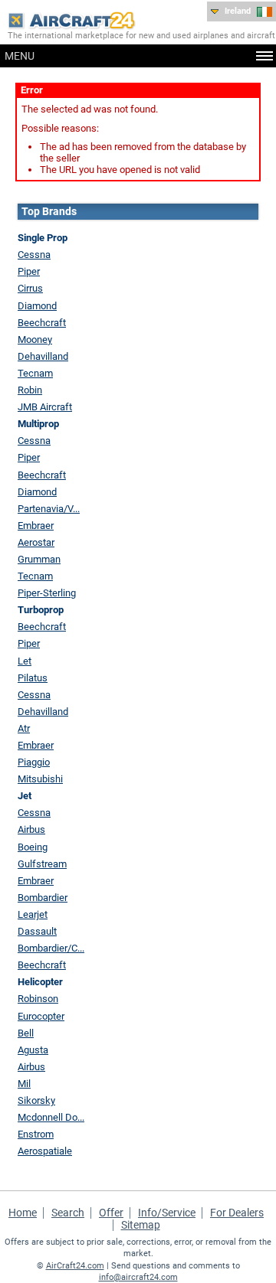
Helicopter (40, 982)
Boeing (33, 847)
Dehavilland (43, 356)
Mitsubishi (40, 779)
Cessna (34, 254)
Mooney (35, 339)
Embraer (36, 525)
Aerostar (36, 542)
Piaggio (34, 762)
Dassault (37, 931)
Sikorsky (36, 1100)
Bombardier (42, 897)
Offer (111, 1212)
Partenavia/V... (49, 508)
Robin (30, 390)
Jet (24, 795)
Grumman (39, 559)
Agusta (33, 1050)
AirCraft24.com (75, 1266)
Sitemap (140, 1225)
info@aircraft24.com (138, 1277)
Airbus (31, 829)
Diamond (37, 306)
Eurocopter (41, 1016)
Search (67, 1212)
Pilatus (33, 678)
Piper (29, 271)
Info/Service (167, 1212)
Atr (24, 728)
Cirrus (30, 288)
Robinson (38, 998)
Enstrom (36, 1134)
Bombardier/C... (51, 948)
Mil (24, 1083)
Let (24, 661)
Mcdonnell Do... (51, 1117)
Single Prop (42, 237)
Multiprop (38, 423)
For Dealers (237, 1212)
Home (22, 1212)
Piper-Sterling (47, 593)
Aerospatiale (45, 1151)
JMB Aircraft (45, 407)
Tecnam (35, 373)
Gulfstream (42, 864)
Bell (26, 1033)
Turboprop (41, 609)
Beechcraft (42, 322)
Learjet (33, 914)
